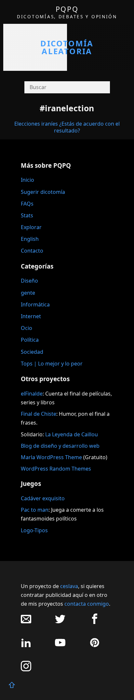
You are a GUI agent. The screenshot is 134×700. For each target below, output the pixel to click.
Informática (35, 304)
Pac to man (34, 509)
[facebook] (94, 622)
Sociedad (32, 351)
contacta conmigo (86, 603)
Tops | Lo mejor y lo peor (52, 363)
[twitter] (60, 622)
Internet (31, 316)
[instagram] (26, 669)
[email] (26, 622)
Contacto (32, 250)
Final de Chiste (38, 413)
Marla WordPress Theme (51, 457)
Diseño (29, 280)
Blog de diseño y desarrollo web (60, 445)
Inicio (27, 179)
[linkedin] (26, 646)
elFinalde (32, 393)
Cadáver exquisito (43, 498)
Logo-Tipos (34, 530)
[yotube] (60, 646)
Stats (27, 215)
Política (30, 339)
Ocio (26, 328)
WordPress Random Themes (56, 468)
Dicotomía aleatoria (67, 47)
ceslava (69, 586)
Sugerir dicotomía (43, 191)
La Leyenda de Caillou (71, 434)
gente (28, 292)
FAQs (27, 203)
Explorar (31, 227)
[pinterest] (94, 646)
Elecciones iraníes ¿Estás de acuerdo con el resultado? (67, 127)
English (30, 238)
